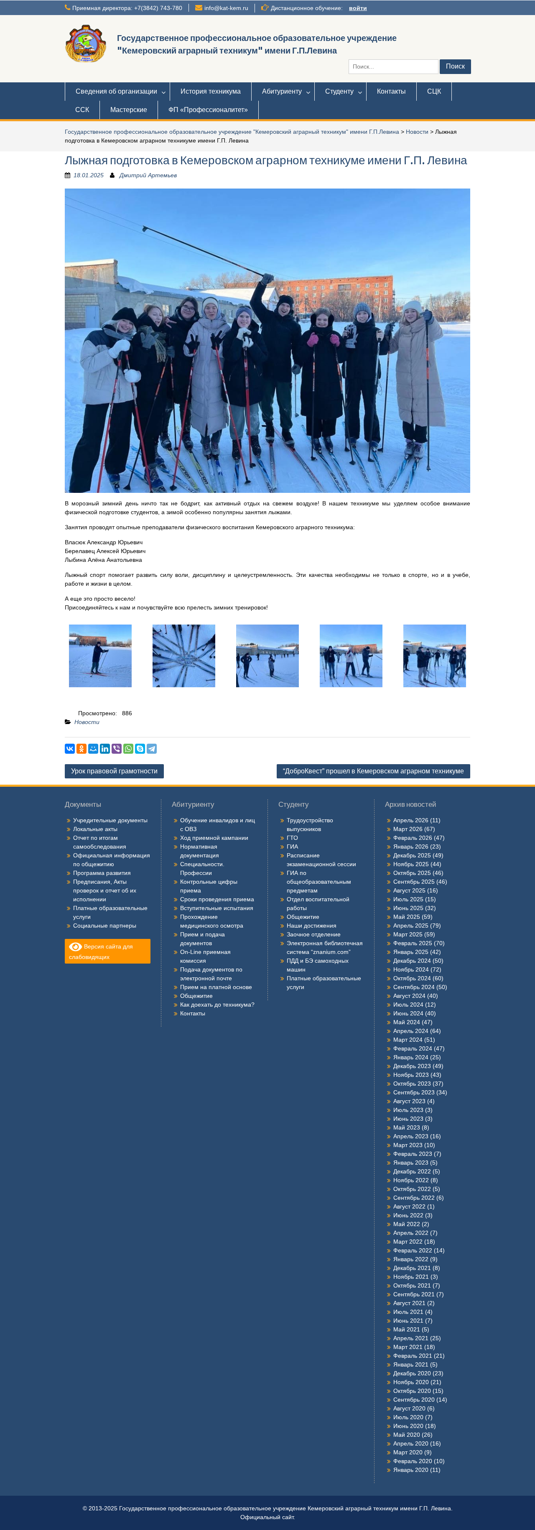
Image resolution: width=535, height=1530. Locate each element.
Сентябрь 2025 (414, 881)
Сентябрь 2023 (414, 1092)
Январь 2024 (410, 1057)
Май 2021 (406, 1329)
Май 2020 (406, 1434)
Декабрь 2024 (412, 960)
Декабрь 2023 (412, 1066)
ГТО (292, 837)
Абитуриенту (282, 91)
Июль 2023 (408, 1110)
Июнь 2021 (408, 1320)
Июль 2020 (408, 1417)
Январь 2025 (410, 952)
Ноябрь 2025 (411, 864)
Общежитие (196, 995)
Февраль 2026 (412, 837)
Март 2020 (408, 1452)
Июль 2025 (408, 899)
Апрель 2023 (410, 1136)
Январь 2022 (410, 1259)
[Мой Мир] (93, 749)
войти (358, 8)
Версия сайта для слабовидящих (101, 951)
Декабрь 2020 (412, 1373)
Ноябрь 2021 (411, 1276)
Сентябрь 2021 (414, 1294)
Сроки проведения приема (217, 899)
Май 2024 (406, 1022)
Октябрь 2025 (412, 873)
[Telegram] (152, 749)
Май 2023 (406, 1127)
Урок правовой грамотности (114, 771)
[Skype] (140, 749)
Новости (417, 131)
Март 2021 (408, 1347)
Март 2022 (408, 1241)
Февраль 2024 (412, 1048)
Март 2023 (408, 1145)
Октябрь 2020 (412, 1390)
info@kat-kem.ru (226, 8)
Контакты (391, 91)
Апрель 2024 (410, 1031)
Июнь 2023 (408, 1118)
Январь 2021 (410, 1364)
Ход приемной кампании (214, 837)
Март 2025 (408, 934)
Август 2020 (409, 1408)
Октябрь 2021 (412, 1285)
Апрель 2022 (410, 1232)
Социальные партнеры (104, 925)
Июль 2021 (408, 1311)
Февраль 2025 (412, 943)
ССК (82, 109)
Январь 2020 (410, 1469)
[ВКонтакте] (70, 749)
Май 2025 (406, 916)
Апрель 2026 (410, 820)
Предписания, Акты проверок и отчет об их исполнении (104, 890)
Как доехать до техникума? (217, 1004)
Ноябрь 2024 (411, 969)
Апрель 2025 (410, 925)
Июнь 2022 (408, 1215)
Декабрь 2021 (412, 1268)
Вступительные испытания (216, 908)
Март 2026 (408, 829)
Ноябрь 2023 (411, 1074)
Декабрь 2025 (412, 855)
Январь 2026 (410, 846)
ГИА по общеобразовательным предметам (319, 882)
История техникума (211, 91)
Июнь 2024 (408, 1013)
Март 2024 (408, 1039)
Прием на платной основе (216, 987)
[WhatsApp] (128, 749)
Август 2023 (409, 1101)
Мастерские (128, 109)
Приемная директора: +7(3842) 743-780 (127, 8)
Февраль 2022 (412, 1250)
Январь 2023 (410, 1162)
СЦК (434, 91)
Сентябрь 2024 (414, 987)
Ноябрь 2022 (411, 1180)
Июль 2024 (408, 1004)
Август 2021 (409, 1303)
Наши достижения (311, 925)
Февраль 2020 (412, 1461)
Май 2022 (406, 1224)
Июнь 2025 (408, 908)
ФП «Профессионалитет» (208, 109)
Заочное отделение (314, 934)
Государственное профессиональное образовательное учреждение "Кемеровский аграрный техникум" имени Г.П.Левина (232, 131)
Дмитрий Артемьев (148, 175)
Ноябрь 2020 (411, 1382)
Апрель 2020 (410, 1443)
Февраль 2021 (412, 1355)
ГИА (292, 846)
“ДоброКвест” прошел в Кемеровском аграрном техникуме (373, 771)
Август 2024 (409, 995)
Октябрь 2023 (412, 1083)
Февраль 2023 (412, 1153)
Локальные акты (95, 829)
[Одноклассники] (81, 749)
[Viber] (117, 749)
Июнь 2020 (408, 1426)
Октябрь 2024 (412, 978)
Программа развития (102, 873)
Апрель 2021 (410, 1338)
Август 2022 (409, 1206)
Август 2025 (409, 890)
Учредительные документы (110, 820)
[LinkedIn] (105, 749)
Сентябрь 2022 (414, 1197)
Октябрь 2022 (412, 1189)
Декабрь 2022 (412, 1171)
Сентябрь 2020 (414, 1399)
